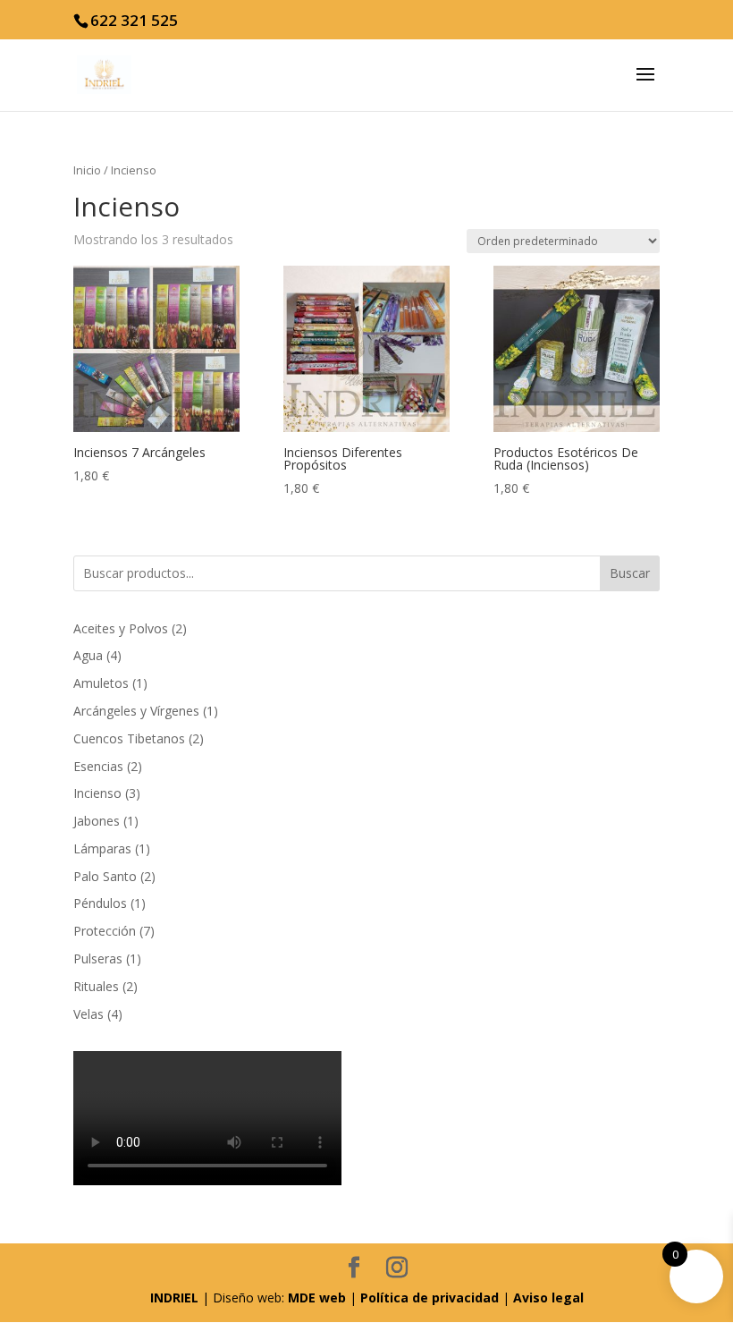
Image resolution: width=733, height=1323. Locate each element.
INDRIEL (174, 1297)
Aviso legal (548, 1297)
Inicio (87, 170)
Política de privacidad (429, 1297)
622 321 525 (134, 20)
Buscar (630, 572)
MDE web (317, 1297)
